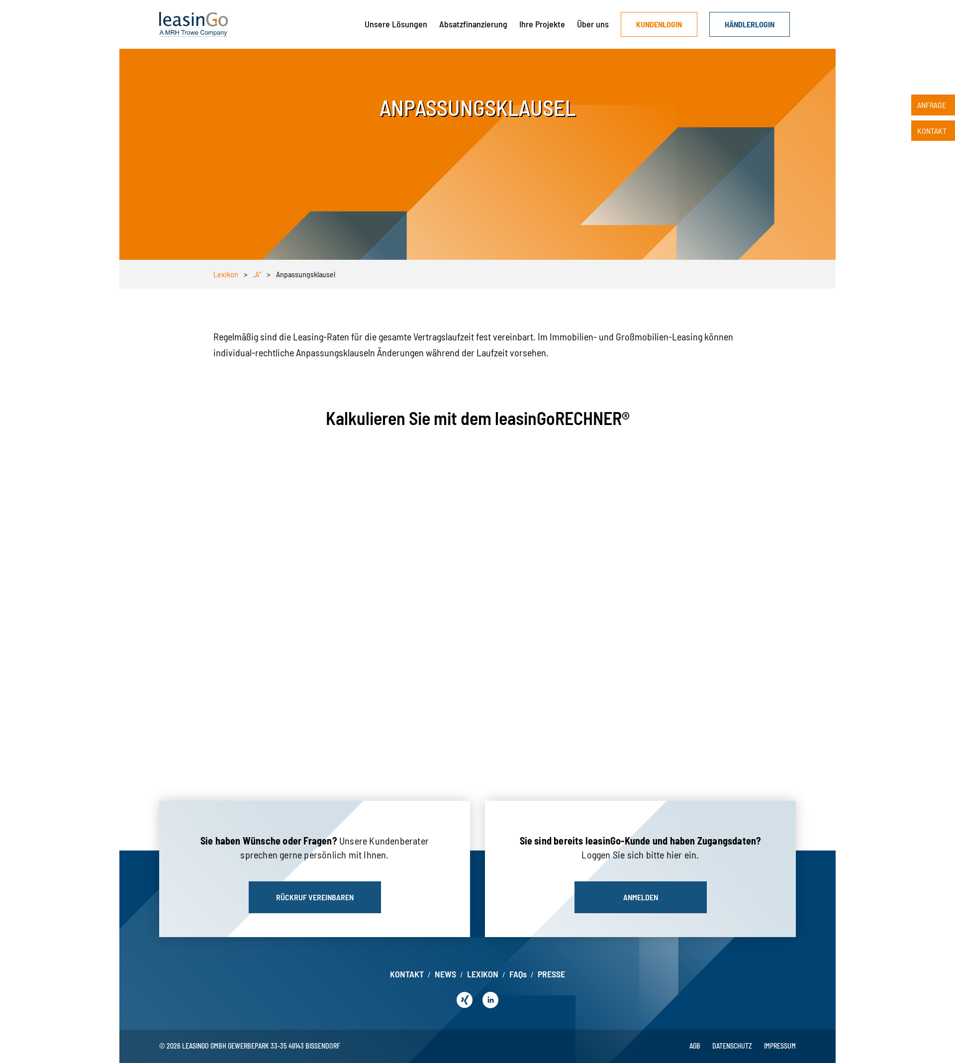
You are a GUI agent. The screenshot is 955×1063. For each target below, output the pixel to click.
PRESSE (551, 973)
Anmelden (640, 897)
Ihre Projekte (542, 23)
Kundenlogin (659, 24)
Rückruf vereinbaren (315, 897)
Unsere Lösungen (396, 23)
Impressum (780, 1046)
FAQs (518, 973)
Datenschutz (732, 1046)
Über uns (593, 23)
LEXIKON (482, 973)
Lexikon (225, 274)
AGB (694, 1046)
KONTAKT (407, 973)
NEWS (445, 973)
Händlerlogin (749, 24)
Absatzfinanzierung (473, 23)
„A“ (257, 274)
